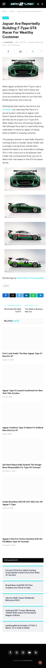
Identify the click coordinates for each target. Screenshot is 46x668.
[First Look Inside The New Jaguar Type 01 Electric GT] (23, 338)
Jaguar (6, 286)
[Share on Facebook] (8, 51)
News (5, 18)
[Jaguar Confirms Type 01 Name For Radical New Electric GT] (23, 412)
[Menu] (4, 4)
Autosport (7, 109)
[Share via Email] (20, 51)
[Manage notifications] (40, 663)
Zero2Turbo (9, 42)
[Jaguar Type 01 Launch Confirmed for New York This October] (23, 375)
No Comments (15, 45)
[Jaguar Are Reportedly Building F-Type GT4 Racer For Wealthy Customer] (23, 80)
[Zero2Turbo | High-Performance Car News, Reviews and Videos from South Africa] (22, 4)
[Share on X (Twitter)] (32, 51)
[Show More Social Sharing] (41, 51)
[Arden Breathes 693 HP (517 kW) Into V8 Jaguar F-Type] (23, 486)
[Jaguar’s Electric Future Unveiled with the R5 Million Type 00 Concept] (23, 524)
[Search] (38, 4)
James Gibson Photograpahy (30, 278)
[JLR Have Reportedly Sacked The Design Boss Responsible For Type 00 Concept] (23, 449)
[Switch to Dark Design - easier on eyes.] (42, 4)
